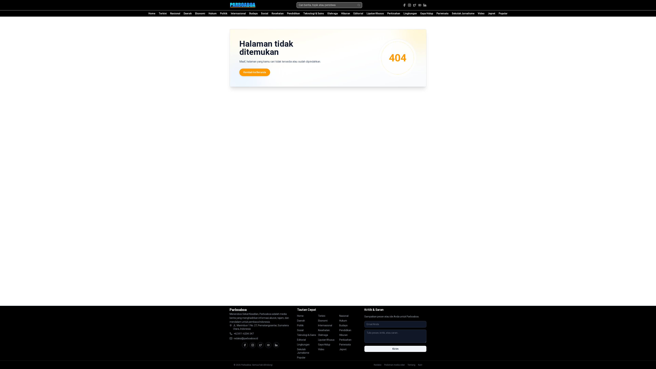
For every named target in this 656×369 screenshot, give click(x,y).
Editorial (358, 13)
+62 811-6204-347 (244, 333)
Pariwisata (442, 13)
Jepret (491, 13)
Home (151, 13)
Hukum (213, 13)
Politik (223, 13)
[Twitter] (414, 5)
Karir (420, 365)
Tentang (411, 365)
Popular (503, 13)
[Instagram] (409, 5)
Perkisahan (393, 13)
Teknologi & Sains (313, 13)
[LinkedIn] (424, 5)
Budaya (253, 13)
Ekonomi (200, 13)
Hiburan (345, 13)
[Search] (358, 5)
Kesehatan (278, 13)
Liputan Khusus (375, 13)
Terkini (163, 13)
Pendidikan (293, 13)
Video (481, 13)
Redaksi (377, 365)
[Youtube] (419, 5)
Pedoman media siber (394, 365)
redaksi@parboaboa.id (246, 338)
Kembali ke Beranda (254, 72)
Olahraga (332, 13)
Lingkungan (410, 13)
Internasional (238, 13)
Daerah (188, 13)
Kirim (395, 348)
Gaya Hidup (426, 13)
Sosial (264, 13)
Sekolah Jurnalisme (463, 13)
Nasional (175, 13)
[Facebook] (404, 5)
